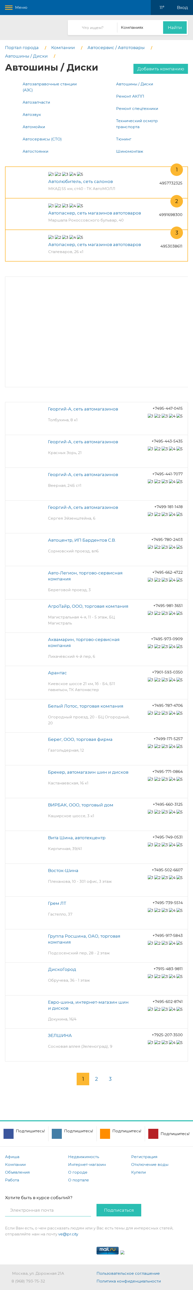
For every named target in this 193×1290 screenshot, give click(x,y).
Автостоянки (35, 151)
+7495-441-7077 (167, 474)
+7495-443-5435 (167, 441)
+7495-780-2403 (167, 539)
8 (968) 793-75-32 (28, 1281)
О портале (78, 1180)
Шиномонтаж (129, 151)
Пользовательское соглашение (128, 1273)
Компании (15, 1164)
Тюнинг (123, 139)
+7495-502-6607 (167, 870)
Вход (182, 7)
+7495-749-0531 (168, 837)
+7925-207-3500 (167, 1034)
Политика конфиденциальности (128, 1281)
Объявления (17, 1172)
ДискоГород (62, 969)
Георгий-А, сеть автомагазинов (83, 408)
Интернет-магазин (87, 1164)
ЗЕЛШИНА (60, 1035)
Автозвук (32, 114)
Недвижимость (83, 1156)
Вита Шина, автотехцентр (77, 837)
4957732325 (170, 183)
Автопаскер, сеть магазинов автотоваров (94, 213)
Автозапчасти (36, 102)
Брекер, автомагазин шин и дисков (88, 772)
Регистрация (144, 1156)
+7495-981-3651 (168, 605)
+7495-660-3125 (168, 804)
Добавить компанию (160, 68)
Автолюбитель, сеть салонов (80, 181)
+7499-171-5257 (168, 738)
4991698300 (170, 214)
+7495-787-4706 (167, 705)
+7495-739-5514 (168, 902)
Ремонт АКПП (130, 96)
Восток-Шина (63, 870)
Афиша (12, 1156)
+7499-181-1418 (168, 506)
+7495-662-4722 (167, 572)
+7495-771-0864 (167, 771)
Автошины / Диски (134, 84)
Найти (175, 27)
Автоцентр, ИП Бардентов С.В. (82, 540)
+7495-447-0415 (168, 408)
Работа (12, 1180)
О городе (77, 1172)
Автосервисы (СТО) (42, 139)
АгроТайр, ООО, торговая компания (88, 606)
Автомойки (34, 126)
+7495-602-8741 (168, 1001)
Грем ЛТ (57, 903)
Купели (138, 1172)
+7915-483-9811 (168, 968)
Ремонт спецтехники (137, 108)
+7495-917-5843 (168, 935)
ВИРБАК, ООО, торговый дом (80, 804)
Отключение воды (149, 1164)
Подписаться (119, 1210)
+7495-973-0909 (167, 638)
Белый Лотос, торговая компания (85, 706)
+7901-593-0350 (167, 672)
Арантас (57, 672)
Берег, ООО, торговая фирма (80, 739)
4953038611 (171, 246)
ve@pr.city (68, 1234)
